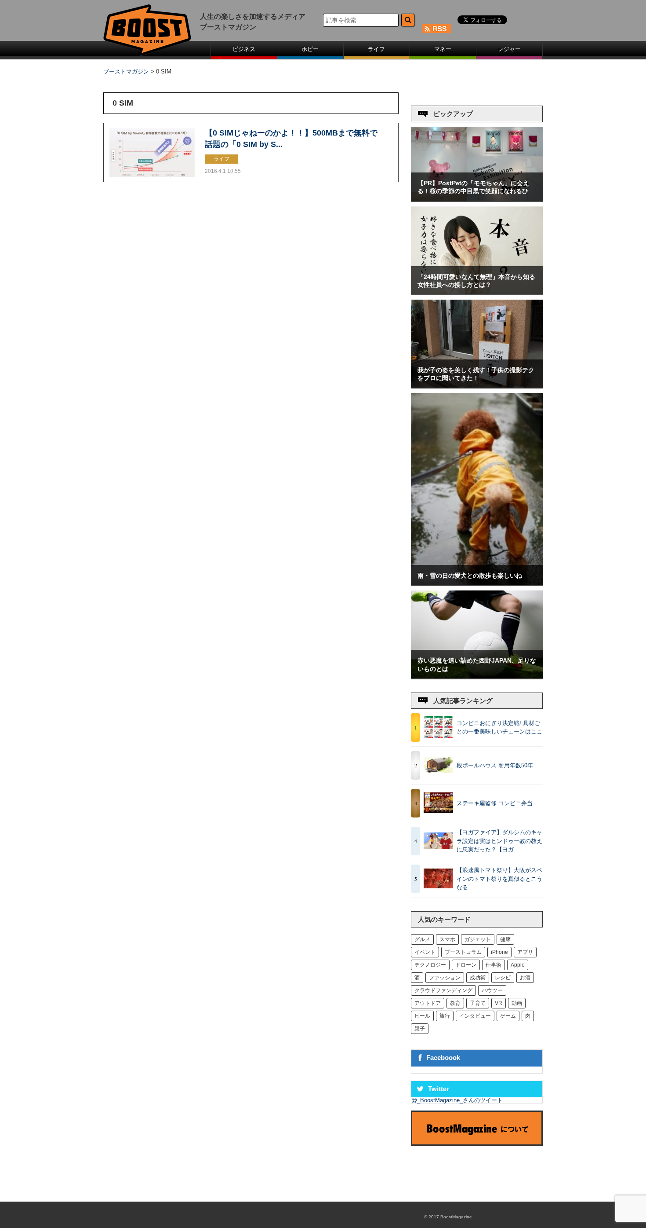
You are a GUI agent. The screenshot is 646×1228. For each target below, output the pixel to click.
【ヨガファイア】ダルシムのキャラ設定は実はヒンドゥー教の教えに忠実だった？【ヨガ (499, 841)
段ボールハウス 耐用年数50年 (495, 765)
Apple (518, 965)
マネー (442, 49)
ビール (422, 1016)
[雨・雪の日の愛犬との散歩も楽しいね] (477, 583)
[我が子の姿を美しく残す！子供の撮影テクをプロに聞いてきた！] (477, 385)
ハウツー (492, 990)
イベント (425, 952)
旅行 (444, 1016)
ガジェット (478, 939)
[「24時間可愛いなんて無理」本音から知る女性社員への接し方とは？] (477, 292)
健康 (505, 939)
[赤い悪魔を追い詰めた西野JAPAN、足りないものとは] (477, 676)
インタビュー (475, 1016)
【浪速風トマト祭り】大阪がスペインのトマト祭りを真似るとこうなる (499, 879)
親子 (419, 1029)
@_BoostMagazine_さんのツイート (457, 1100)
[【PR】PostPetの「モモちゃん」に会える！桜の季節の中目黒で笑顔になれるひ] (477, 199)
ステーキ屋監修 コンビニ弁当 (495, 803)
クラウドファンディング (443, 990)
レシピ (503, 978)
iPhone (499, 952)
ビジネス (243, 49)
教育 (455, 1003)
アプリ (525, 952)
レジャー (509, 49)
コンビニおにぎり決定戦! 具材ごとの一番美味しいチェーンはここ (499, 727)
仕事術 (493, 965)
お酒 (525, 978)
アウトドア (427, 1003)
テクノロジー (430, 965)
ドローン (465, 965)
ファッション (445, 978)
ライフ (376, 49)
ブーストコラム (463, 952)
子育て (478, 1003)
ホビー (310, 49)
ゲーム (508, 1016)
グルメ (422, 939)
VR (498, 1003)
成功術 (478, 978)
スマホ (447, 939)
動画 (517, 1003)
